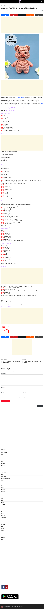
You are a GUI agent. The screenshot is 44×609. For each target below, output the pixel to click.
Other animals (4, 517)
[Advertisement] (22, 25)
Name (3, 387)
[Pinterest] (6, 587)
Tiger (2, 533)
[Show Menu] (1, 1)
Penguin (3, 524)
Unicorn (3, 537)
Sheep (2, 530)
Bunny (2, 461)
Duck (2, 487)
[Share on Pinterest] (14, 15)
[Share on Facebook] (5, 15)
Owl (2, 522)
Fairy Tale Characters (6, 493)
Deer (2, 480)
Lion (2, 511)
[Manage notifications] (2, 607)
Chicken (3, 470)
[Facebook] (3, 587)
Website (24, 392)
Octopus (3, 515)
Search (2, 404)
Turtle (2, 535)
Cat (2, 467)
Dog (2, 485)
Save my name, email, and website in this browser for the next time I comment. (19, 397)
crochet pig (21, 97)
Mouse (2, 513)
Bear (2, 454)
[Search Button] (42, 1)
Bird (2, 459)
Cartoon (3, 465)
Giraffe (2, 500)
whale (2, 539)
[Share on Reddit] (30, 15)
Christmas (3, 472)
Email (2, 392)
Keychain (3, 506)
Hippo (2, 502)
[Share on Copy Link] (39, 15)
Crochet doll (4, 476)
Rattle (2, 528)
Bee (2, 457)
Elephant (3, 489)
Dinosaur (3, 483)
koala (2, 509)
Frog (2, 498)
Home (2, 5)
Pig (4, 5)
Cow (2, 474)
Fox (2, 496)
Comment (3, 373)
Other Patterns (4, 519)
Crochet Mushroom (5, 478)
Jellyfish (3, 504)
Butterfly (3, 463)
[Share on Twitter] (22, 15)
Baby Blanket (4, 452)
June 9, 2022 (3, 10)
